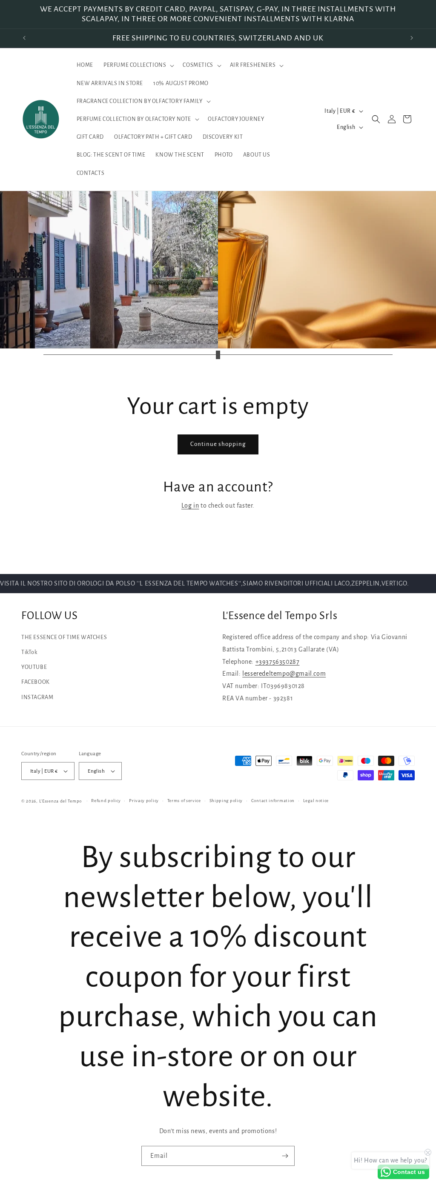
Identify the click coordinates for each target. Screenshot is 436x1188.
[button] (138, 65)
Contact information (273, 800)
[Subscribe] (284, 1156)
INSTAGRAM (37, 697)
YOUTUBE (34, 667)
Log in (190, 505)
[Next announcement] (411, 38)
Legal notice (316, 800)
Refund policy (105, 800)
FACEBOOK (35, 682)
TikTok (29, 652)
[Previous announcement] (24, 38)
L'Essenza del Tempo (60, 801)
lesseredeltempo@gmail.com (284, 673)
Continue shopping (218, 444)
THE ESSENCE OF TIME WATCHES (64, 637)
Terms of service (184, 800)
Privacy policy (144, 800)
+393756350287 (277, 661)
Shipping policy (226, 800)
